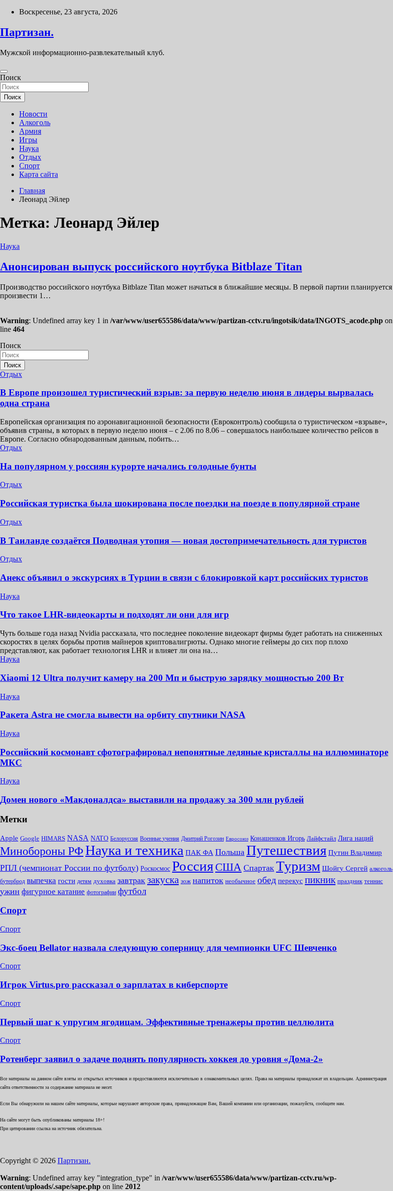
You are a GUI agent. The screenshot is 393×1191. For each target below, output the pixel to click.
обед (266, 880)
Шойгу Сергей (345, 868)
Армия (30, 131)
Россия (192, 866)
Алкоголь (34, 122)
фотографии (101, 892)
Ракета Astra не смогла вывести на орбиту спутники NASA (122, 715)
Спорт (29, 166)
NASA (78, 838)
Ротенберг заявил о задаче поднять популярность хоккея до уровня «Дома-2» (161, 1059)
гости (66, 881)
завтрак (131, 880)
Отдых (30, 157)
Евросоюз (237, 838)
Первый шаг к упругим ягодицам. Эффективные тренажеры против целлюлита (167, 1022)
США (228, 867)
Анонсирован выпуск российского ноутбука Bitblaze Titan (151, 266)
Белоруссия (124, 838)
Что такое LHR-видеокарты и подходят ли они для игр (114, 614)
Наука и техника (134, 850)
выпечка (41, 880)
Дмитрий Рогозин (202, 838)
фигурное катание (53, 891)
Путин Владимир (355, 852)
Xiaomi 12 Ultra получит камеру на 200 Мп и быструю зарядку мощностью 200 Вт (172, 678)
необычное (240, 881)
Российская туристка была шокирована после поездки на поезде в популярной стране (179, 503)
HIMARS (53, 838)
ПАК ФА (199, 852)
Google (29, 838)
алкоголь (381, 868)
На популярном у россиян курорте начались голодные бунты (128, 466)
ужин (10, 891)
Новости (33, 114)
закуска (163, 880)
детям (84, 881)
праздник (349, 881)
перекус (290, 881)
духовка (104, 881)
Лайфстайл (321, 838)
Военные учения (159, 838)
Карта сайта (38, 174)
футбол (132, 891)
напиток (208, 880)
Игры (28, 140)
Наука (29, 148)
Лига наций (355, 838)
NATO (99, 838)
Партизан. (27, 32)
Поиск (10, 77)
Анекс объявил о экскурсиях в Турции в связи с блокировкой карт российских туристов (184, 577)
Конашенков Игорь (277, 838)
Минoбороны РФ (41, 851)
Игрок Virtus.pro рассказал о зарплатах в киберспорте (114, 985)
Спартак (258, 868)
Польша (229, 852)
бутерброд (12, 881)
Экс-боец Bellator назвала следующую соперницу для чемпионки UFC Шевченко (168, 948)
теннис (373, 881)
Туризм (298, 866)
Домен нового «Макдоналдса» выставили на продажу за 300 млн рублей (152, 799)
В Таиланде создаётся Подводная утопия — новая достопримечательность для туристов (183, 541)
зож (186, 881)
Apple (9, 838)
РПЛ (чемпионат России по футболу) (69, 868)
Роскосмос (155, 868)
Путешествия (286, 850)
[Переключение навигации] (4, 71)
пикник (320, 880)
